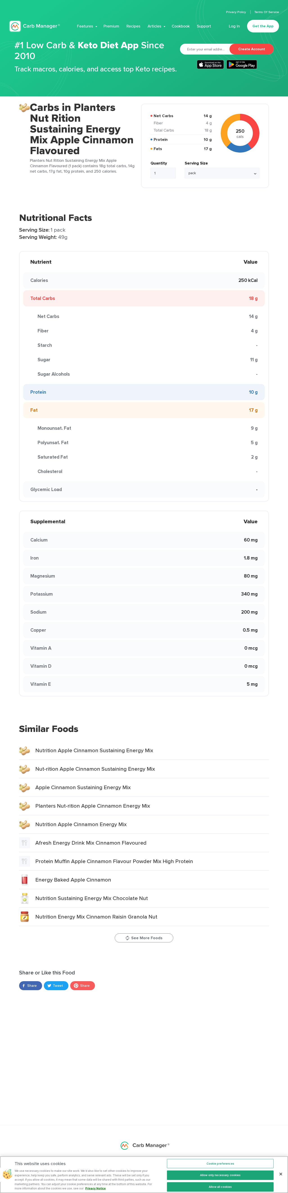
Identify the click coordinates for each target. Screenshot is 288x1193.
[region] (144, 1174)
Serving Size (196, 163)
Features (85, 26)
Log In (234, 26)
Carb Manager (34, 26)
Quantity (159, 163)
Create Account (251, 49)
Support (204, 26)
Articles (154, 26)
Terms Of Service (266, 12)
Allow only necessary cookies (220, 1175)
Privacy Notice (95, 1188)
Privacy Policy (236, 12)
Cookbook (181, 26)
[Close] (281, 1174)
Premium (111, 26)
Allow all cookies (220, 1187)
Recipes (133, 26)
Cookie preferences (220, 1163)
